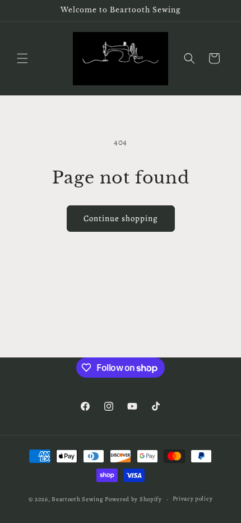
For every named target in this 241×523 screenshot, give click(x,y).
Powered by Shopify (133, 499)
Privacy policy (193, 498)
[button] (22, 58)
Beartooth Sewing (77, 499)
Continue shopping (121, 218)
